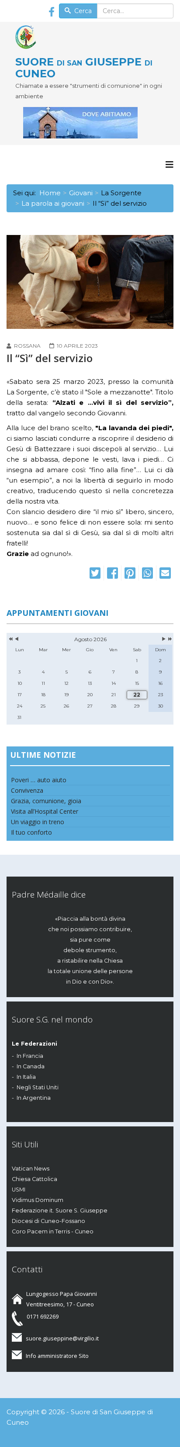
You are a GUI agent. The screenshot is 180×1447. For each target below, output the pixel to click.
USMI (18, 1189)
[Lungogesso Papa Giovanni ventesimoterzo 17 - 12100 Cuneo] (94, 122)
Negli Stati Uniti (38, 1087)
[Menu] (169, 164)
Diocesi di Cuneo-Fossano (48, 1221)
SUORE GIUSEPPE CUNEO (83, 67)
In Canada (31, 1066)
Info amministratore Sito (57, 1356)
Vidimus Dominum (37, 1200)
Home (50, 193)
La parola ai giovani (52, 203)
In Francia (30, 1056)
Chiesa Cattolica (34, 1179)
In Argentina (34, 1098)
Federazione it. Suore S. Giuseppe (59, 1210)
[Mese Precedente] (16, 639)
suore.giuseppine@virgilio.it (62, 1338)
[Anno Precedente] (10, 639)
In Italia (26, 1077)
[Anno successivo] (169, 639)
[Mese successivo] (163, 639)
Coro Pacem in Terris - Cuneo (52, 1231)
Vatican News (30, 1168)
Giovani (81, 193)
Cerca (82, 11)
